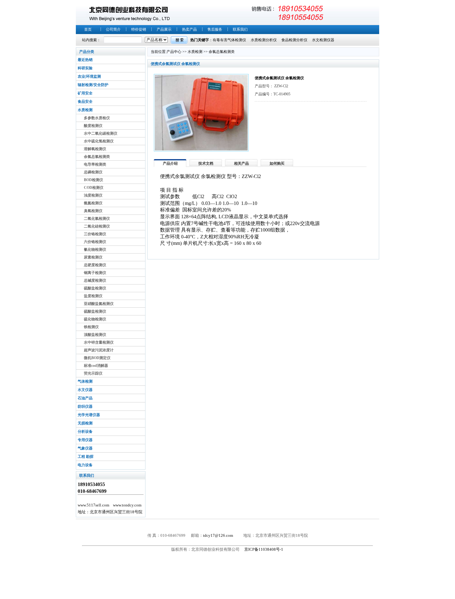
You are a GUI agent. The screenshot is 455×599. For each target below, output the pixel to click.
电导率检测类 (95, 164)
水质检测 (85, 110)
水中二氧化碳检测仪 (100, 133)
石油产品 (85, 398)
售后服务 (214, 29)
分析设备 (85, 431)
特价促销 (138, 29)
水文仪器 (85, 390)
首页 (88, 29)
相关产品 (241, 163)
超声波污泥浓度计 (99, 350)
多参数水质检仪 (97, 118)
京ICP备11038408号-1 (264, 549)
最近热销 (85, 60)
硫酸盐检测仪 (95, 288)
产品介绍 (170, 163)
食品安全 (85, 101)
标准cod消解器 (96, 365)
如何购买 (277, 163)
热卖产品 (189, 29)
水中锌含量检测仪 (99, 342)
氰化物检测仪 (95, 249)
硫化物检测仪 (95, 319)
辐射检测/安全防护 (93, 85)
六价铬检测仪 (95, 242)
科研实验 (85, 68)
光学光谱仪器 (89, 415)
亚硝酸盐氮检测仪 (99, 304)
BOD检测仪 (93, 180)
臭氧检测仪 (93, 211)
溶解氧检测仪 (95, 149)
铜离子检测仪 (95, 273)
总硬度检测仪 (95, 265)
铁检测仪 (91, 327)
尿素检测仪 (93, 257)
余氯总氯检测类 (97, 156)
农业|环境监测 (89, 76)
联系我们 (240, 29)
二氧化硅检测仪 (97, 226)
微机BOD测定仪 (97, 358)
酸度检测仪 (93, 126)
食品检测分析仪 (294, 40)
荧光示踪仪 (93, 373)
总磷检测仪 (93, 172)
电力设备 (85, 465)
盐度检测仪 (93, 296)
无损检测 (85, 423)
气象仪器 (85, 448)
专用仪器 (85, 440)
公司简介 (113, 29)
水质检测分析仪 (264, 40)
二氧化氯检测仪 (97, 218)
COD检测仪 (93, 187)
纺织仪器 (85, 406)
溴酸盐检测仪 (95, 334)
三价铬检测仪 (95, 234)
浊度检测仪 (93, 195)
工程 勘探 (85, 456)
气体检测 (85, 381)
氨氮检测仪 (93, 203)
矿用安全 (85, 93)
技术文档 (205, 163)
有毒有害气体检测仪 (229, 40)
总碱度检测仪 (95, 280)
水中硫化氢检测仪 (99, 141)
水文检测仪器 (323, 40)
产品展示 (164, 29)
